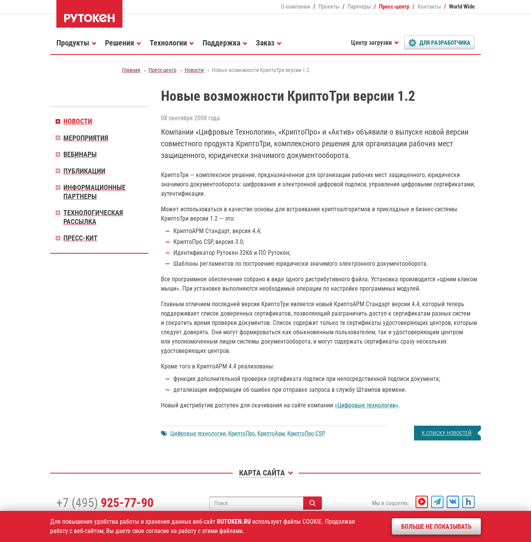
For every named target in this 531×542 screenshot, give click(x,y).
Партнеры (359, 6)
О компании (295, 6)
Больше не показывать (436, 526)
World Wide (462, 6)
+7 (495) (105, 502)
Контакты (429, 6)
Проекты (328, 6)
